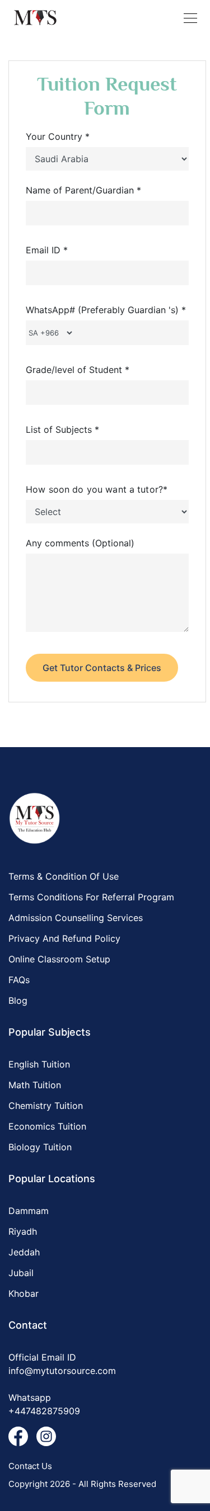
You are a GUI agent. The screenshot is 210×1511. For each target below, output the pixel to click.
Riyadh (22, 1231)
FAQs (19, 979)
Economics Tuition (47, 1126)
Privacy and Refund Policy (64, 938)
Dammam (28, 1210)
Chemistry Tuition (45, 1105)
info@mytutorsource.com (62, 1370)
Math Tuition (34, 1084)
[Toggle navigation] (190, 18)
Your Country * (58, 136)
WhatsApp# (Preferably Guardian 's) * (106, 309)
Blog (17, 1000)
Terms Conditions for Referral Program (91, 897)
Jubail (21, 1272)
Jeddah (24, 1252)
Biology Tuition (40, 1147)
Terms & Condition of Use (63, 876)
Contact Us (30, 1466)
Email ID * (47, 250)
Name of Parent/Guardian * (83, 190)
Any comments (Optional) (80, 543)
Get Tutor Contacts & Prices (102, 667)
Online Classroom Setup (59, 959)
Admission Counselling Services (75, 917)
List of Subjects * (62, 429)
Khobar (23, 1293)
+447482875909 (44, 1410)
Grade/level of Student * (77, 369)
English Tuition (39, 1064)
